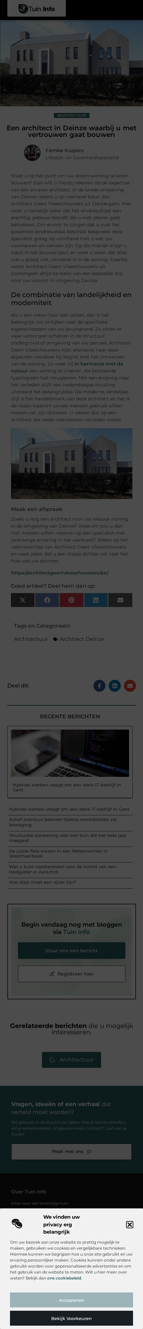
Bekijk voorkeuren (71, 1318)
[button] (129, 1224)
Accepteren (71, 1300)
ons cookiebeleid (64, 1278)
